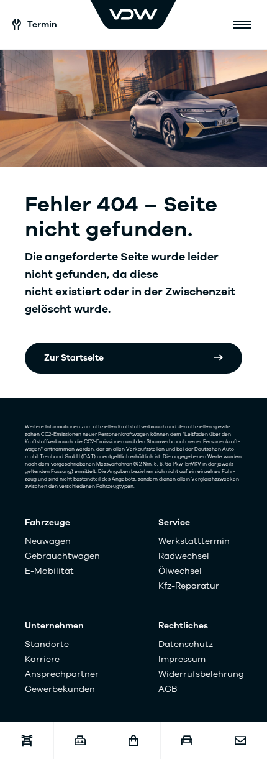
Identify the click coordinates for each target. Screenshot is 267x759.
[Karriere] (80, 740)
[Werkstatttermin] (26, 740)
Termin (42, 24)
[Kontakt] (240, 740)
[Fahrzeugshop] (133, 740)
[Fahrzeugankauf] (187, 740)
